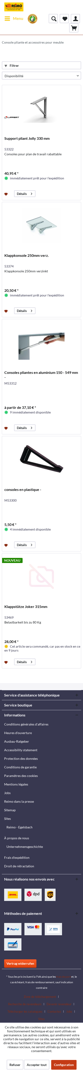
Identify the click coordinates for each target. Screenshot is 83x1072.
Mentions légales (16, 784)
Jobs (7, 793)
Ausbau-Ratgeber (16, 741)
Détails (22, 194)
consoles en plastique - (22, 489)
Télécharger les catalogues (24, 1011)
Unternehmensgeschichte (24, 847)
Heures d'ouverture (18, 733)
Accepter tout (37, 1065)
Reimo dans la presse (19, 801)
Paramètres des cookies (21, 776)
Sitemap (10, 810)
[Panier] (73, 27)
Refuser (15, 1065)
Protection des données (21, 758)
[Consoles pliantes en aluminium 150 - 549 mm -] (41, 342)
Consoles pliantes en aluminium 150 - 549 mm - (41, 374)
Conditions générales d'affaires (26, 724)
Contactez (54, 1011)
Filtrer (14, 65)
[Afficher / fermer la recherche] (53, 18)
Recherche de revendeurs (25, 1004)
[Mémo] (64, 18)
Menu (18, 18)
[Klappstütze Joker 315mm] (41, 576)
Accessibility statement (20, 750)
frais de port (63, 976)
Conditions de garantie (20, 767)
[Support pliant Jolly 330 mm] (41, 108)
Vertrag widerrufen (20, 963)
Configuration (64, 1065)
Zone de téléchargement (40, 997)
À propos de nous (16, 838)
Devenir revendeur (59, 1004)
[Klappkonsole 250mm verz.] (41, 225)
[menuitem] (14, 18)
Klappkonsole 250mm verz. (26, 255)
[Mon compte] (75, 18)
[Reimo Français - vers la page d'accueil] (14, 7)
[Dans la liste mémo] (6, 194)
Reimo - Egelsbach (19, 827)
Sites (7, 819)
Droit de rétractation (19, 866)
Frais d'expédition (17, 857)
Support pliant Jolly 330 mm (27, 138)
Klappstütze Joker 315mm (25, 606)
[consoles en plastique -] (41, 459)
